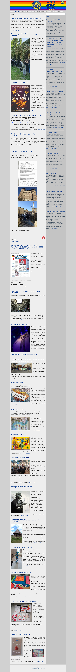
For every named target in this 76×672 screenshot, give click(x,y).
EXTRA (34, 11)
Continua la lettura (15, 30)
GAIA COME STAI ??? (17, 434)
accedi (40, 667)
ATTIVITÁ (22, 11)
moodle (35, 667)
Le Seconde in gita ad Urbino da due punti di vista (27, 115)
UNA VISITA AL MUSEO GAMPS (21, 324)
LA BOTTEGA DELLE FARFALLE (20, 83)
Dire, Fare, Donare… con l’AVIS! (21, 635)
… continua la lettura (57, 127)
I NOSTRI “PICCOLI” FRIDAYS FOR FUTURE (24, 355)
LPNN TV (53, 11)
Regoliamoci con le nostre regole (21, 572)
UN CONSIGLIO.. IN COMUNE (20, 457)
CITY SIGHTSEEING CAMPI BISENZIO (22, 151)
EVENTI (47, 11)
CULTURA (28, 11)
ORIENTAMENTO (40, 11)
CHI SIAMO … (59, 11)
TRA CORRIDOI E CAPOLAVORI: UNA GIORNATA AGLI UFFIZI (26, 292)
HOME (12, 11)
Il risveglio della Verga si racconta (22, 487)
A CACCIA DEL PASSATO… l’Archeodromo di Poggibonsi (25, 521)
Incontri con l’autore (17, 409)
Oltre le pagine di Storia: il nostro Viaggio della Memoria (26, 35)
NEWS (17, 11)
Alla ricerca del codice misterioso (21, 547)
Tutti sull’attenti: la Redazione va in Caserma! (26, 18)
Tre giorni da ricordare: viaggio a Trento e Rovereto (24, 135)
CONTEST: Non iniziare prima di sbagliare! (24, 601)
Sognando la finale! (17, 382)
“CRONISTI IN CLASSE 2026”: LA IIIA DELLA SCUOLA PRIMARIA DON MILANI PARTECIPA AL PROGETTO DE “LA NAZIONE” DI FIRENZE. (27, 247)
